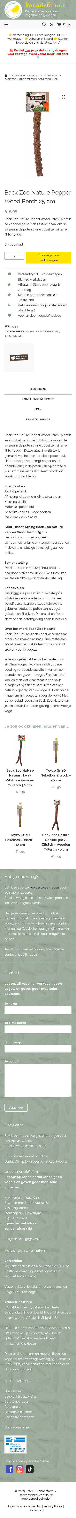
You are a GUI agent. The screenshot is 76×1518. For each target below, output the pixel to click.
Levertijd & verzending (20, 1396)
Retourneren (13, 1407)
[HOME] (5, 75)
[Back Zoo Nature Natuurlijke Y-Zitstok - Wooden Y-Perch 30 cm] (19, 750)
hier (27, 50)
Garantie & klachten (18, 1412)
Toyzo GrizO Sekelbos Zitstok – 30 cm (20, 840)
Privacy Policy (53, 1506)
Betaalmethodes (16, 1401)
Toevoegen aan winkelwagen (49, 258)
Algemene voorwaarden (24, 1506)
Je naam (10, 1003)
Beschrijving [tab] (38, 389)
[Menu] (6, 24)
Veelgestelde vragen (19, 1417)
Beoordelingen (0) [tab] (38, 419)
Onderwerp (12, 1042)
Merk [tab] (38, 409)
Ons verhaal (13, 1391)
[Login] (51, 24)
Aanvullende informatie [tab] (38, 399)
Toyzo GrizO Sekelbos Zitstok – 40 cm (56, 775)
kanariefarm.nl (46, 5)
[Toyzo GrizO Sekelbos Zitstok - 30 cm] (19, 815)
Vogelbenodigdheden (42, 331)
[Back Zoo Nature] (19, 357)
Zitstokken (13, 335)
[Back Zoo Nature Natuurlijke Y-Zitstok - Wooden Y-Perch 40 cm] (56, 815)
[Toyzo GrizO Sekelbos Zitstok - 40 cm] (56, 750)
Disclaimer (36, 1510)
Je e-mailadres (15, 1023)
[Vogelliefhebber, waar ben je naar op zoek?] (44, 24)
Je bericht (11, 1061)
